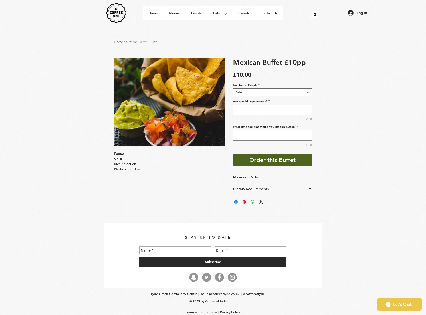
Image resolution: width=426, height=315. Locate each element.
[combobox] (272, 92)
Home (118, 41)
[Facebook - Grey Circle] (219, 277)
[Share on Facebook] (236, 202)
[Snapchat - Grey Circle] (193, 277)
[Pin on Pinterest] (244, 202)
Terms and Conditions (201, 312)
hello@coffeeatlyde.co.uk (220, 294)
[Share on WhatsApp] (252, 202)
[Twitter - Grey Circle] (206, 277)
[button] (315, 13)
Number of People (246, 85)
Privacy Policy (230, 312)
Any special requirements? (251, 101)
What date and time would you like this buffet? (265, 126)
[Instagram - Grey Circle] (232, 277)
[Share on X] (261, 202)
